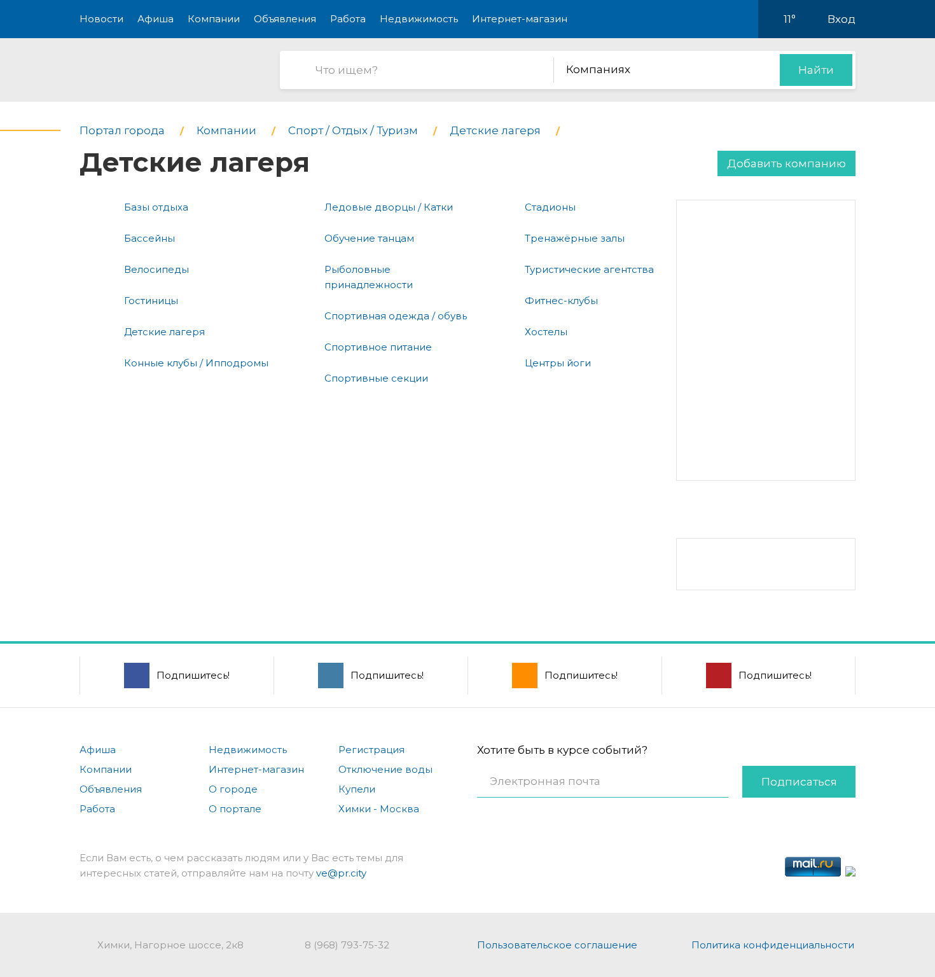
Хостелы (546, 332)
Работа (348, 19)
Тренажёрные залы (575, 238)
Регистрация (371, 750)
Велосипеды (156, 269)
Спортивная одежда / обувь (395, 316)
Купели (356, 789)
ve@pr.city (341, 873)
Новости (101, 19)
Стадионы (550, 207)
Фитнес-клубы (561, 300)
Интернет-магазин (519, 19)
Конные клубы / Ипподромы (196, 363)
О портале (235, 809)
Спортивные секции (376, 378)
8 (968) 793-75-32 (347, 945)
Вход (841, 19)
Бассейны (149, 238)
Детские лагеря (164, 332)
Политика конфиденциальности (772, 945)
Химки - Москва (378, 809)
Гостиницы (151, 300)
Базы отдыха (156, 207)
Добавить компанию (786, 163)
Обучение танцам (369, 238)
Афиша (155, 19)
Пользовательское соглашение (557, 945)
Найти (816, 70)
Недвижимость (419, 19)
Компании (214, 19)
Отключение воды (385, 769)
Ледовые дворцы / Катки (388, 207)
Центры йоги (558, 363)
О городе (233, 789)
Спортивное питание (378, 347)
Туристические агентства (589, 269)
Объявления (285, 19)
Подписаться (799, 781)
